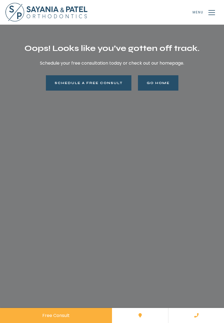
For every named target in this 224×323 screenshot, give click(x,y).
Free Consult (56, 315)
